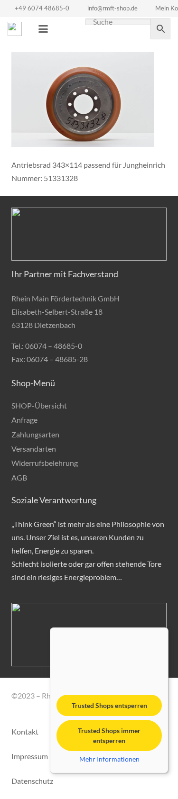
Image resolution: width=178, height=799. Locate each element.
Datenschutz (32, 780)
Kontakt (24, 731)
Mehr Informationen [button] (109, 759)
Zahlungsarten (35, 434)
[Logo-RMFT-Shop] (15, 29)
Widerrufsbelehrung (44, 462)
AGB (19, 477)
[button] (43, 29)
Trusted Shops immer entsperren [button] (109, 735)
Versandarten (33, 448)
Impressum (29, 756)
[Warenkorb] (64, 29)
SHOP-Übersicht (39, 405)
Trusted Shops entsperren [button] (109, 705)
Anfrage (24, 419)
